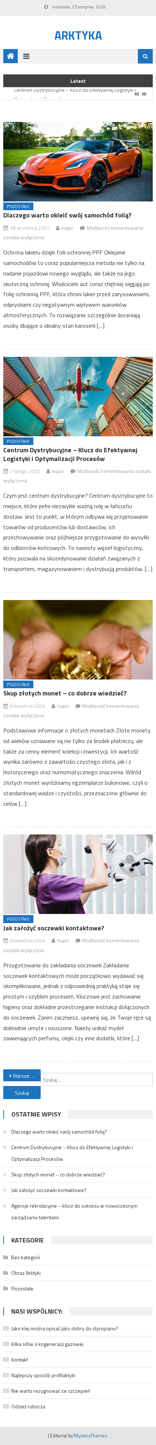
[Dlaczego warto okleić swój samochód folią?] (78, 161)
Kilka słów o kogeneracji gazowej (47, 1344)
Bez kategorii (25, 1257)
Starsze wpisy (27, 1075)
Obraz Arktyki (26, 1273)
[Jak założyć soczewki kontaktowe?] (78, 874)
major (67, 228)
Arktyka (78, 35)
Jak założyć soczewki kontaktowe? (53, 928)
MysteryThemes (90, 1435)
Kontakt (19, 1359)
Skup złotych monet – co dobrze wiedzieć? (65, 693)
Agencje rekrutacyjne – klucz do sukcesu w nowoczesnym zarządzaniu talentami (74, 1211)
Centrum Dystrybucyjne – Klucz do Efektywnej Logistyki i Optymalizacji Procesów (70, 454)
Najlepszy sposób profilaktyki (43, 1375)
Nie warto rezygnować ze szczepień (50, 1391)
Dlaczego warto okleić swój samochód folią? (67, 215)
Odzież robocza (28, 1406)
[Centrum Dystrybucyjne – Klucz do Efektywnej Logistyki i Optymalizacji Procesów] (78, 396)
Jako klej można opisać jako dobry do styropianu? (64, 1328)
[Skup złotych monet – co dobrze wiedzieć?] (78, 639)
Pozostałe (18, 206)
